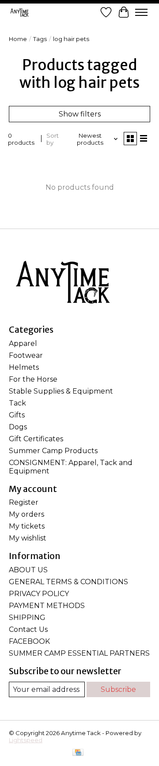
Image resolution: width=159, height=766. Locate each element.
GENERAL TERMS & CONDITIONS (68, 582)
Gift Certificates (36, 439)
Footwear (26, 355)
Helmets (24, 367)
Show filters (80, 114)
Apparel (23, 343)
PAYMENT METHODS (47, 605)
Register (23, 502)
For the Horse (33, 379)
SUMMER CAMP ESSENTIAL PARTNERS (79, 653)
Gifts (17, 415)
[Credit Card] (77, 753)
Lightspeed (25, 739)
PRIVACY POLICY (39, 594)
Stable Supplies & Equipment (61, 391)
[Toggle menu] (141, 12)
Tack (17, 403)
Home (18, 38)
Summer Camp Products (53, 451)
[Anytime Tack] (19, 12)
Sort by (52, 139)
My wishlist (27, 538)
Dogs (18, 427)
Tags (40, 38)
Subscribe (118, 689)
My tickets (27, 526)
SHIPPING (27, 617)
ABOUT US (28, 570)
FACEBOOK (29, 641)
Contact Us (28, 629)
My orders (26, 514)
